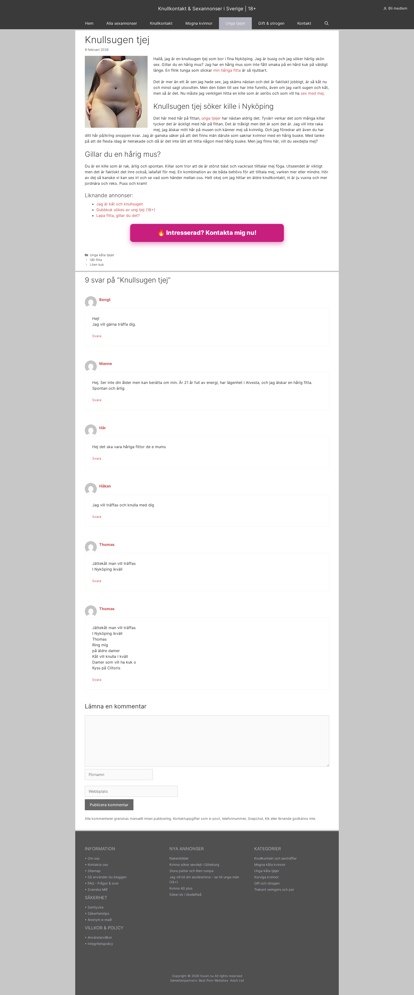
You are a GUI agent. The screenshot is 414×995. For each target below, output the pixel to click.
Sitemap (94, 871)
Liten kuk (97, 264)
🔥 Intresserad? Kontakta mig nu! (207, 232)
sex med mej (312, 93)
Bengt (104, 299)
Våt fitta (96, 260)
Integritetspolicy (100, 944)
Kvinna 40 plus (180, 888)
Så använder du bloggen (107, 877)
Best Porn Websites (213, 980)
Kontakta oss (98, 864)
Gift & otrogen (271, 23)
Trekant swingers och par (274, 889)
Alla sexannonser (121, 23)
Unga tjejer (235, 23)
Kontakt (304, 23)
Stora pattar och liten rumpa (191, 871)
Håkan (105, 486)
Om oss (93, 858)
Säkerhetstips (98, 913)
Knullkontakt (161, 23)
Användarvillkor (100, 937)
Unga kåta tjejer (102, 255)
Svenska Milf (98, 889)
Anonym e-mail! (100, 920)
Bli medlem (397, 8)
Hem (89, 23)
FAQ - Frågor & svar (103, 883)
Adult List (237, 980)
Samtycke (96, 907)
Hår (102, 427)
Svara (96, 336)
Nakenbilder (179, 858)
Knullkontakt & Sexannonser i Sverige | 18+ (207, 9)
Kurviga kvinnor (266, 877)
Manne (105, 363)
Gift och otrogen (267, 883)
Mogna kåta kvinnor (269, 864)
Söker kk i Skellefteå (185, 894)
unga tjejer (211, 118)
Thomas (107, 544)
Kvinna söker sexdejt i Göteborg (194, 864)
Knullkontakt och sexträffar (275, 858)
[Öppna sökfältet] (327, 23)
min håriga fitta (227, 70)
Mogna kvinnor (199, 23)
